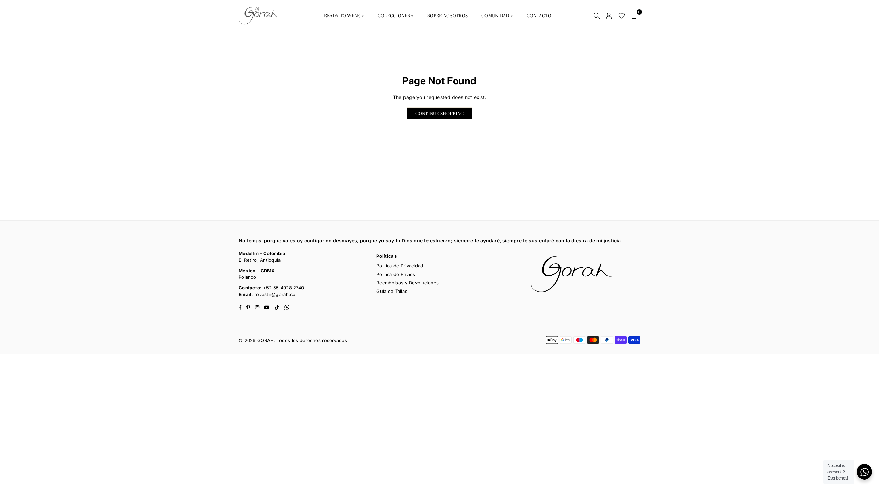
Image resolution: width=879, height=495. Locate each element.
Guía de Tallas (391, 291)
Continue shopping (439, 113)
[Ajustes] (609, 15)
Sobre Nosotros (447, 15)
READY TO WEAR (342, 15)
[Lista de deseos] (621, 15)
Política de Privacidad (399, 265)
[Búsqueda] (597, 15)
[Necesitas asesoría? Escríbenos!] (864, 472)
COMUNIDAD (495, 15)
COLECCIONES (394, 15)
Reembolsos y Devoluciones (407, 282)
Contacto (539, 15)
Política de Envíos (395, 274)
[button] (634, 15)
